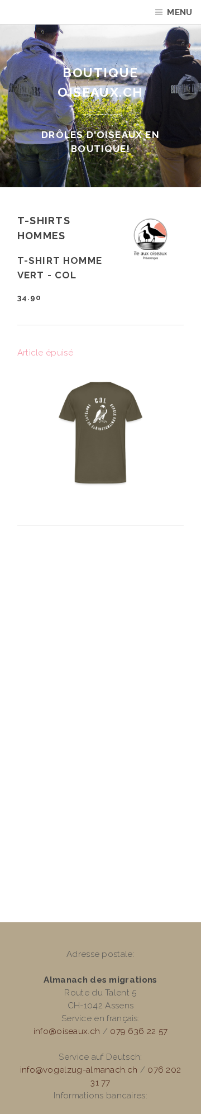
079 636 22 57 (139, 1031)
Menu (179, 12)
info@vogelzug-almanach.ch (79, 1070)
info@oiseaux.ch (67, 1031)
